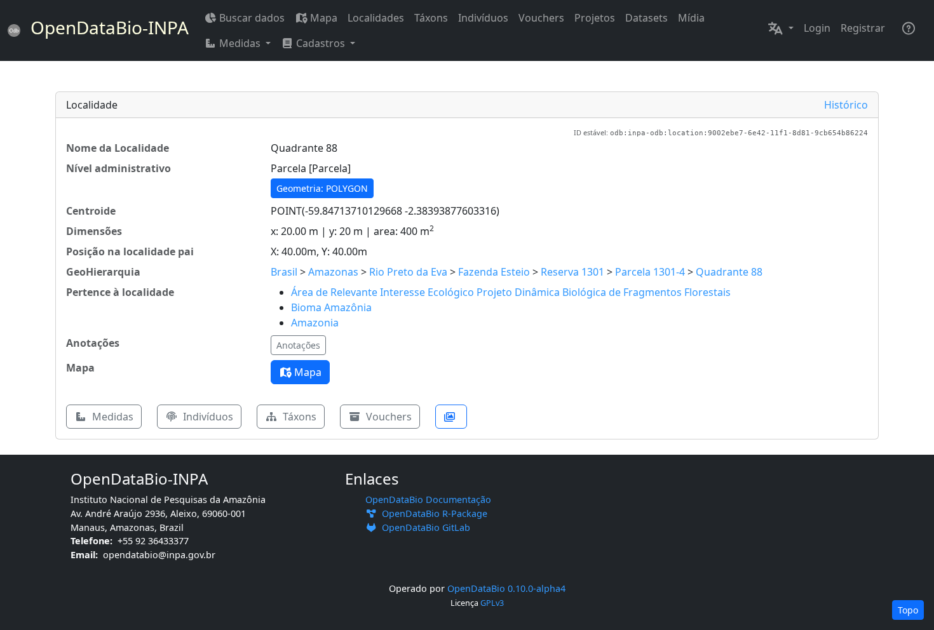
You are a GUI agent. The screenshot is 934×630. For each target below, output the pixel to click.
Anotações (298, 345)
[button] (780, 28)
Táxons (431, 18)
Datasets (646, 18)
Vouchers (541, 18)
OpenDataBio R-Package (432, 513)
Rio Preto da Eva (408, 272)
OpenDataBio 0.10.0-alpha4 (506, 588)
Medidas (111, 417)
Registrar (863, 28)
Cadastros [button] (321, 43)
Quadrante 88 (729, 272)
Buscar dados (252, 18)
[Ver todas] (451, 417)
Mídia (691, 18)
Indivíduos (483, 18)
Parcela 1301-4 (650, 272)
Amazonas (333, 272)
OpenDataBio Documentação (428, 499)
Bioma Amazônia (331, 307)
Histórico (846, 105)
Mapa (323, 18)
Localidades (376, 18)
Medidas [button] (240, 43)
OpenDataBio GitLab (423, 527)
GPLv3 (492, 603)
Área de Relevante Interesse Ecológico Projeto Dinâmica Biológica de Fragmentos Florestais (511, 292)
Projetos (594, 18)
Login (817, 28)
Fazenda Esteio (494, 272)
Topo (908, 610)
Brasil (284, 272)
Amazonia (315, 323)
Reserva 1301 (572, 272)
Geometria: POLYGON (322, 188)
